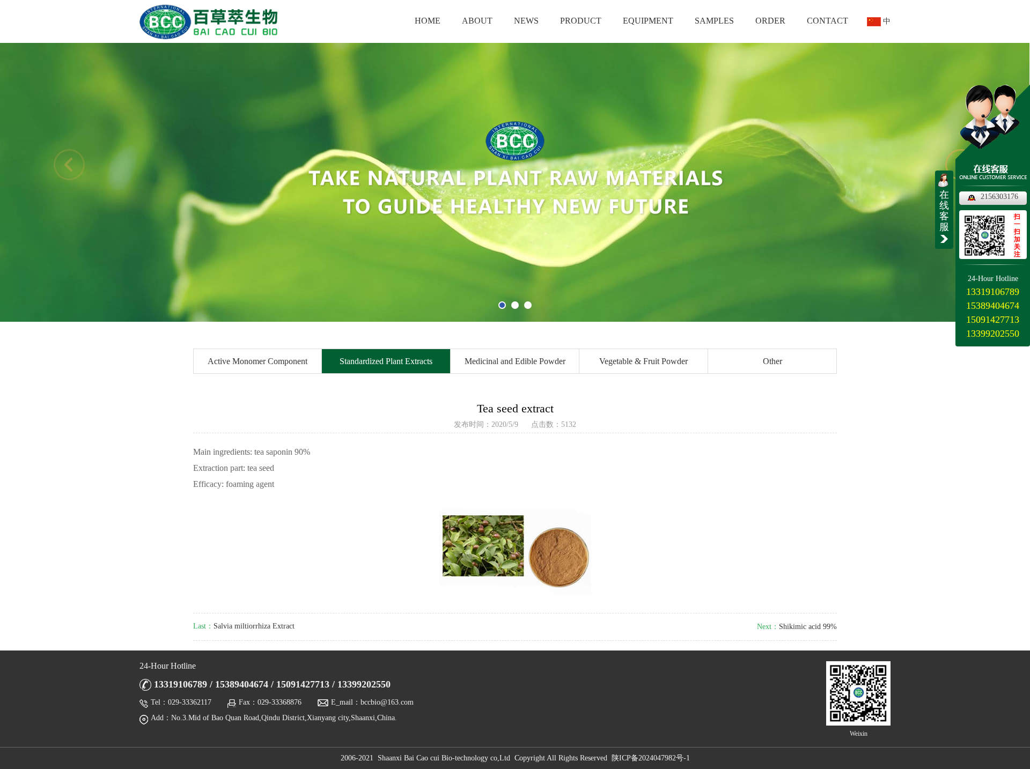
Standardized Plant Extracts (386, 361)
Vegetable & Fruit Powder (643, 361)
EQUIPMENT (648, 20)
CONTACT (827, 20)
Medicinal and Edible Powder (515, 361)
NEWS (526, 20)
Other (772, 361)
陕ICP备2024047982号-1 (651, 758)
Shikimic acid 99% (808, 627)
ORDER (770, 20)
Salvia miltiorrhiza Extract (254, 626)
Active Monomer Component (257, 361)
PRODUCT (580, 20)
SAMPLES (714, 20)
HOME (427, 20)
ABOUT (477, 20)
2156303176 (999, 197)
